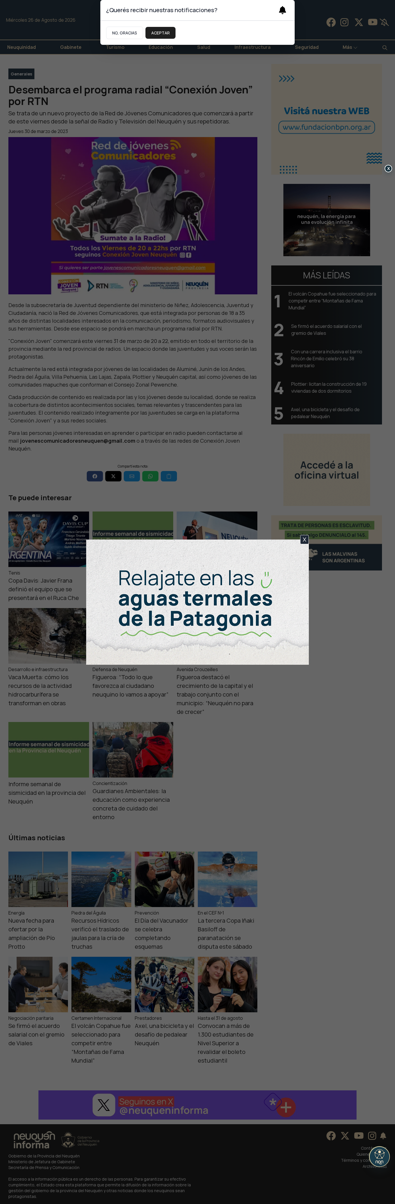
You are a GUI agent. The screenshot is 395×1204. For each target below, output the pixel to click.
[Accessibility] (379, 1156)
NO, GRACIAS (124, 33)
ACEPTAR (160, 33)
